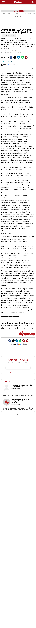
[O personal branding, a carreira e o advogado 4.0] (7, 388)
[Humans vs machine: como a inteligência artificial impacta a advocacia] (7, 402)
